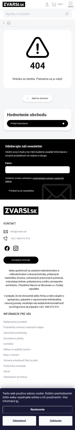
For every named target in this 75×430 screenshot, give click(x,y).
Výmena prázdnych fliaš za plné (20, 360)
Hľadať (67, 14)
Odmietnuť (19, 420)
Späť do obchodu (40, 98)
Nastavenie (38, 409)
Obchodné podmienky (15, 332)
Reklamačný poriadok (15, 321)
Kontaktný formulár (21, 260)
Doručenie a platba (13, 338)
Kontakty (8, 343)
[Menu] (70, 4)
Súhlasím (56, 420)
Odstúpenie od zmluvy (15, 377)
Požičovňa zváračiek (14, 366)
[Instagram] (15, 248)
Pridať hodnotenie (19, 123)
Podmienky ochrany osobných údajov (23, 327)
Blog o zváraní (11, 354)
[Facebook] (6, 248)
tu (17, 401)
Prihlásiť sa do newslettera (21, 191)
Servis (6, 371)
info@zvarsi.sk (20, 306)
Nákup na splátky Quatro (17, 349)
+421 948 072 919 (49, 306)
